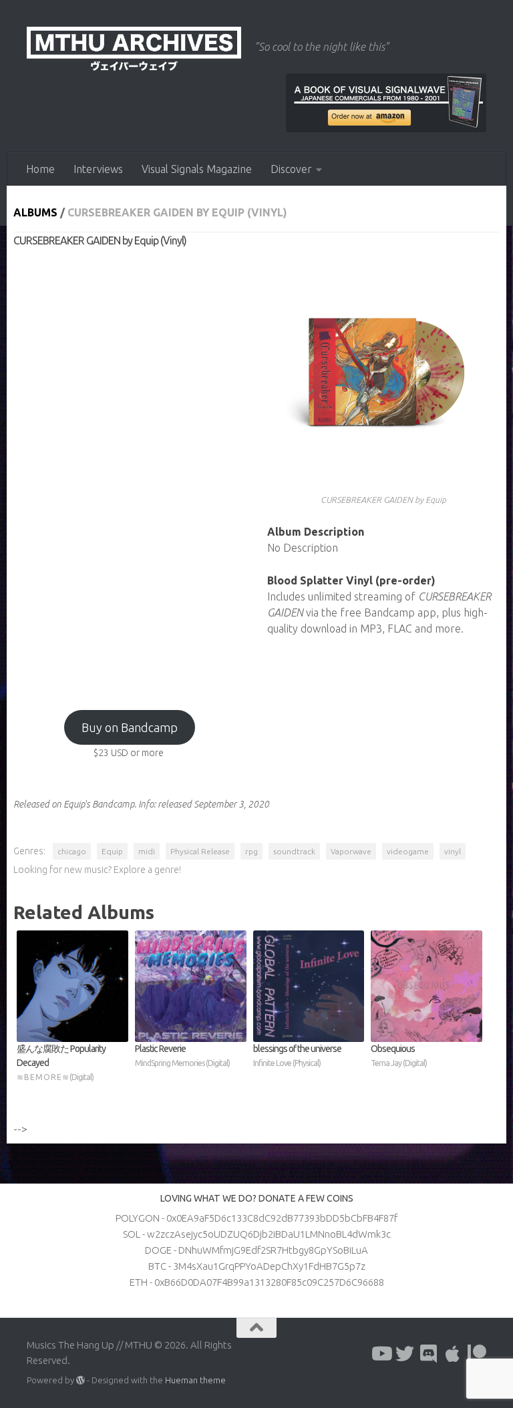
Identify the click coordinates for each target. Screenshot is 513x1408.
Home (40, 169)
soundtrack (294, 851)
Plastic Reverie (182, 1055)
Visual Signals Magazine (197, 169)
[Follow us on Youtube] (380, 1354)
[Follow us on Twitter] (404, 1354)
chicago (71, 851)
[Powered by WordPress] (80, 1380)
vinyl (452, 851)
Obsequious (399, 1055)
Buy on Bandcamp (129, 727)
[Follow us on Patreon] (477, 1354)
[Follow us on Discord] (428, 1354)
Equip (112, 851)
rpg (251, 851)
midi (146, 851)
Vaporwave (351, 851)
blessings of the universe (297, 1055)
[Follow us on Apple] (453, 1354)
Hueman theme (195, 1380)
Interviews (98, 169)
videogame (408, 851)
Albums (35, 212)
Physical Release (200, 851)
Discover (291, 169)
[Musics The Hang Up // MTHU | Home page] (134, 50)
